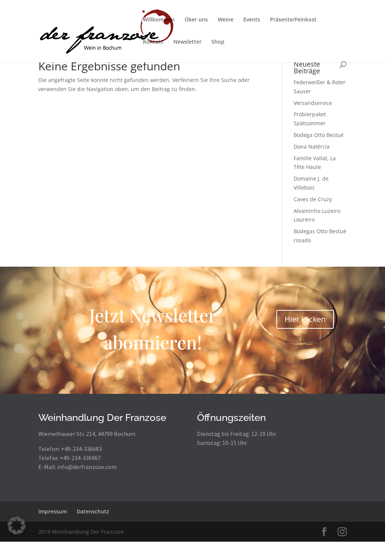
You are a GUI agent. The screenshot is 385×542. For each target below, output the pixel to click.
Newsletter (187, 42)
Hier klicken (305, 319)
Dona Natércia (312, 146)
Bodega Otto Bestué (319, 134)
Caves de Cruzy (313, 199)
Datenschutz (93, 511)
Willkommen (159, 20)
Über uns (196, 20)
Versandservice (313, 102)
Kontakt (153, 42)
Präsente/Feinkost (293, 20)
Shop (217, 42)
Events (251, 20)
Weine (225, 20)
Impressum (52, 511)
